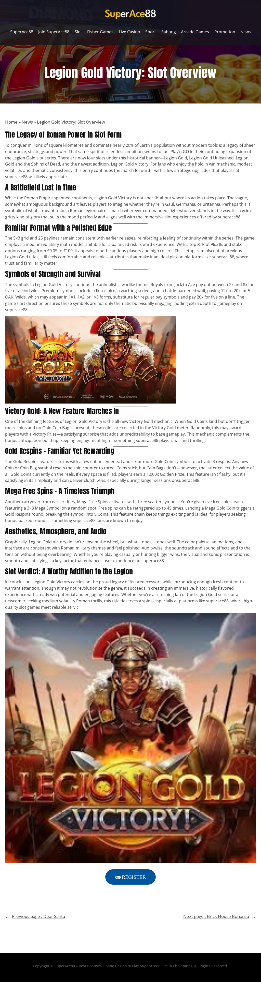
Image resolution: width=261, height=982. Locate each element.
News (27, 122)
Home (11, 122)
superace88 (16, 177)
